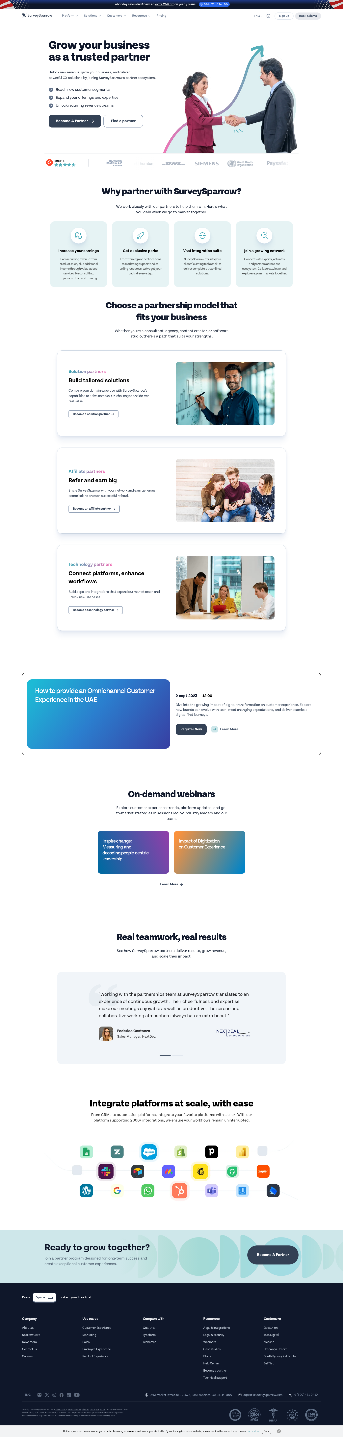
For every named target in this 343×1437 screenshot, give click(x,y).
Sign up (284, 16)
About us (28, 1328)
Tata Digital (271, 1335)
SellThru (269, 1363)
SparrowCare (31, 1335)
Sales (86, 1342)
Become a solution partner (91, 414)
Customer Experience (96, 1328)
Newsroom (29, 1342)
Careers (27, 1356)
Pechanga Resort (275, 1349)
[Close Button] (279, 1431)
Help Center (211, 1363)
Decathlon (271, 1328)
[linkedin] (69, 1395)
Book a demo (308, 16)
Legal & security (213, 1335)
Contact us (29, 1349)
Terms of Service (74, 1409)
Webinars (209, 1342)
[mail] (39, 1395)
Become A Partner (72, 121)
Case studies (212, 1349)
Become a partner (215, 1371)
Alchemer (149, 1342)
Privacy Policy (61, 1409)
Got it (267, 1431)
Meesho (269, 1342)
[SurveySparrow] (37, 15)
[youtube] (77, 1395)
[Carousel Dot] (165, 1055)
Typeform (149, 1335)
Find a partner (123, 121)
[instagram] (54, 1395)
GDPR (92, 1409)
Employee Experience (96, 1349)
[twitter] (47, 1395)
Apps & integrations (216, 1328)
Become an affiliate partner (92, 509)
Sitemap (85, 1409)
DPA (97, 1409)
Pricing (161, 16)
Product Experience (95, 1356)
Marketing (89, 1335)
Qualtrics (149, 1328)
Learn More (169, 884)
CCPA (102, 1409)
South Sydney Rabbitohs (280, 1356)
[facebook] (61, 1395)
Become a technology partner (93, 610)
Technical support (215, 1378)
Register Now (191, 729)
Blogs (207, 1356)
